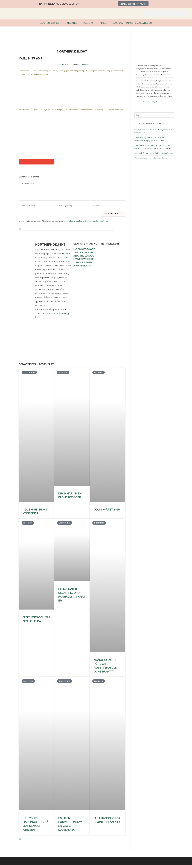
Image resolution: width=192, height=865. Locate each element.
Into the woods (83, 256)
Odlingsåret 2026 (107, 509)
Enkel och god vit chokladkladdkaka (159, 148)
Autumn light (82, 265)
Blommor (85, 64)
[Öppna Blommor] (96, 23)
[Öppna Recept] (109, 23)
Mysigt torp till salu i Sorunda (155, 140)
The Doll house (83, 252)
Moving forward (84, 249)
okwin (136, 153)
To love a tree (82, 262)
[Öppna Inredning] (61, 23)
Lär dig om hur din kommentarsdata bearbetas (89, 220)
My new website (83, 259)
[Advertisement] (72, 136)
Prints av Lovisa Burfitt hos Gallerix (155, 158)
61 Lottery (137, 130)
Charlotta (137, 158)
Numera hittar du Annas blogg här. (147, 102)
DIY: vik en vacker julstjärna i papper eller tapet (157, 153)
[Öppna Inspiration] (80, 23)
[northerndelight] (149, 47)
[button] (22, 161)
